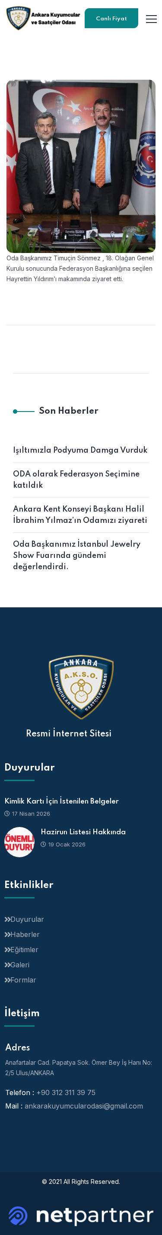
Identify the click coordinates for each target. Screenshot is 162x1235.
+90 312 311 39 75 (65, 1092)
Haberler (25, 934)
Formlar (23, 980)
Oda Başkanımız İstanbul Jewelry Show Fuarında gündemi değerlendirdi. (76, 556)
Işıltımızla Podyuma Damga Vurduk (80, 450)
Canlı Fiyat (111, 19)
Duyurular (27, 919)
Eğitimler (24, 949)
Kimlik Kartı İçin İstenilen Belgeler (61, 801)
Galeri (19, 964)
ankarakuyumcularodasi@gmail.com (84, 1106)
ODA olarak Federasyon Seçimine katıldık (76, 479)
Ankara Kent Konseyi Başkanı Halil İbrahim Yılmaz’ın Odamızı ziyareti (80, 515)
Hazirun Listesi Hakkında (83, 832)
